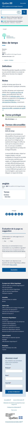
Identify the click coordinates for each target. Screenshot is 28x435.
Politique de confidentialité (13, 407)
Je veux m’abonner (14, 392)
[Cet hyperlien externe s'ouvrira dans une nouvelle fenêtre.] (7, 3)
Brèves (4, 301)
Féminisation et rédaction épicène (11, 337)
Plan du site (14, 410)
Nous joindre (23, 3)
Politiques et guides (7, 293)
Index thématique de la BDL (9, 347)
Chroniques (5, 319)
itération (21, 98)
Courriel (8, 383)
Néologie (4, 339)
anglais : (8, 60)
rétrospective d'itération (9, 102)
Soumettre (14, 270)
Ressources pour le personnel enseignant (13, 331)
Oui (5, 241)
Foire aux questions (7, 287)
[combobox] (11, 12)
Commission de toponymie (9, 309)
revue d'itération (10, 100)
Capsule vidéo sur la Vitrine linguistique (12, 285)
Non (11, 241)
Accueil (4, 29)
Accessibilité (7, 400)
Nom (7, 375)
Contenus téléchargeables (9, 323)
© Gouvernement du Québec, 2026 (13, 421)
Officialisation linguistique (9, 341)
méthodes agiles (15, 96)
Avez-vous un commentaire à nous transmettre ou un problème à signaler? (14, 247)
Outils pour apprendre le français (11, 327)
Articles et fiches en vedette (9, 299)
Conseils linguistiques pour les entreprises (13, 321)
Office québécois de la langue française (12, 6)
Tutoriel (4, 349)
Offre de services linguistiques (10, 291)
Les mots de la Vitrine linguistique (11, 289)
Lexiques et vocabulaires (8, 325)
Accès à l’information (18, 400)
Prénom (8, 368)
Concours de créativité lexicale (10, 311)
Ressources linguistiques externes (11, 329)
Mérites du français (7, 313)
